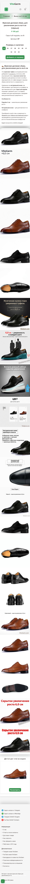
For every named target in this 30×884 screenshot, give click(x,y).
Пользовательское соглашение (12, 863)
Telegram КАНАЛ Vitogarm (12, 817)
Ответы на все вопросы (10, 832)
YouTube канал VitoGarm (10, 854)
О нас (4, 829)
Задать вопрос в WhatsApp (12, 813)
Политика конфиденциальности (13, 860)
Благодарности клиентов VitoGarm (13, 857)
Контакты (6, 866)
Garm (15, 3)
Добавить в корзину (15, 57)
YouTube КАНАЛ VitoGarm (11, 820)
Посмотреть (15, 790)
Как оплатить (7, 838)
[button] (3, 881)
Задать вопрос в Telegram (12, 810)
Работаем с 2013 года (9, 844)
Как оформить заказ (9, 841)
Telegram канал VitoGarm (10, 851)
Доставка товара (8, 835)
